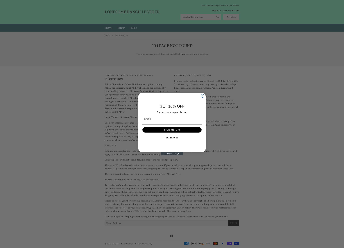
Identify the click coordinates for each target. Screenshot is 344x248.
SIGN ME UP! (172, 130)
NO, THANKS (172, 138)
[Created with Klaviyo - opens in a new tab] (172, 153)
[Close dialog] (202, 95)
